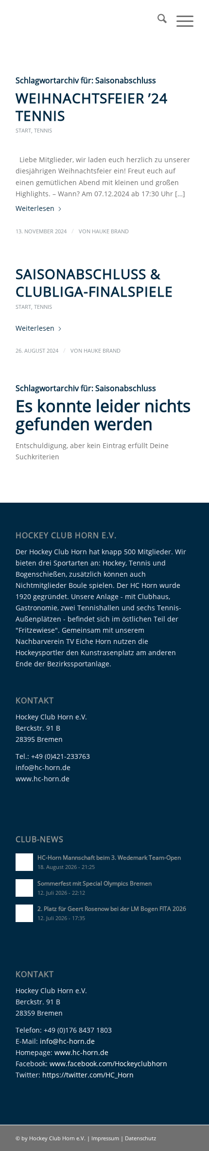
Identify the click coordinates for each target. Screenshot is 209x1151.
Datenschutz (140, 1138)
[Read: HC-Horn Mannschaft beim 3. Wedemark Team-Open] (24, 862)
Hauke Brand (110, 231)
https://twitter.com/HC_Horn (88, 1074)
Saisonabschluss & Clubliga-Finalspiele (94, 282)
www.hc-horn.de (81, 1052)
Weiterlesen (35, 208)
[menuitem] (157, 19)
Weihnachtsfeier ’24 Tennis (92, 107)
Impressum (106, 1138)
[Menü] (180, 19)
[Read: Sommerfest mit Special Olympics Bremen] (24, 888)
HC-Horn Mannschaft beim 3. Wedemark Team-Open (109, 857)
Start (23, 130)
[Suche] (157, 19)
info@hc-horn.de (67, 1041)
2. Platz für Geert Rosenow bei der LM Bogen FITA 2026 (111, 908)
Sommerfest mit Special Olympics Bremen (94, 883)
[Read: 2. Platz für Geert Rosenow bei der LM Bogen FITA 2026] (24, 913)
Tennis (43, 130)
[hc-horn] (86, 19)
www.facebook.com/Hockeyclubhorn (108, 1063)
